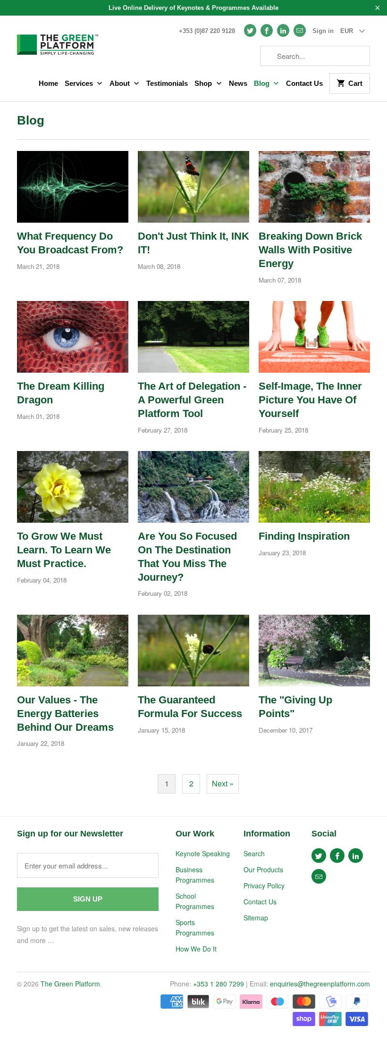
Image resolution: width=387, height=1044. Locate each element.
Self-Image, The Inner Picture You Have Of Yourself (310, 399)
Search (254, 853)
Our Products (263, 869)
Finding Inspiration (304, 536)
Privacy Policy (264, 885)
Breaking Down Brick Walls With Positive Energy (310, 249)
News (238, 83)
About (120, 83)
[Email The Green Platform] (300, 30)
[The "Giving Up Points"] (314, 650)
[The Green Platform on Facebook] (267, 30)
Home (48, 83)
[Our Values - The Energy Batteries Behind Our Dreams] (72, 650)
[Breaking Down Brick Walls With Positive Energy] (314, 187)
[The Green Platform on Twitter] (250, 30)
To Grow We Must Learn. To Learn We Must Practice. (64, 549)
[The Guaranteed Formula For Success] (193, 650)
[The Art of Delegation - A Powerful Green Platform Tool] (193, 337)
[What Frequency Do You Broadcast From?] (72, 187)
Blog (262, 83)
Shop (204, 83)
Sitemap (256, 917)
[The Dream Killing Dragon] (72, 337)
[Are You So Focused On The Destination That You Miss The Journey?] (193, 487)
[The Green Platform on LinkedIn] (283, 30)
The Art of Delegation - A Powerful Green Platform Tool (192, 399)
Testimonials (167, 83)
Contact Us (304, 83)
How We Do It (196, 948)
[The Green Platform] (57, 41)
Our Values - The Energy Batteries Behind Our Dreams (65, 713)
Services (80, 83)
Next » (223, 783)
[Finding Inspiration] (314, 487)
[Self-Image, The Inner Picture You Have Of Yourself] (314, 337)
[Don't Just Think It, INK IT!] (193, 187)
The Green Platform (70, 983)
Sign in (323, 30)
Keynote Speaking (203, 853)
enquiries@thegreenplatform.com (320, 983)
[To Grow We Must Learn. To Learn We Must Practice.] (72, 487)
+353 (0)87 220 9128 (207, 30)
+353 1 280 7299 (218, 983)
